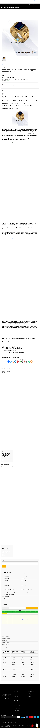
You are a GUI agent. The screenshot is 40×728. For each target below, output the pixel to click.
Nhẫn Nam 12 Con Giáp (6, 572)
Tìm (32, 608)
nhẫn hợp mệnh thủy (15, 652)
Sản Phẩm (9, 4)
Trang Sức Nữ (24, 4)
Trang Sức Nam (17, 705)
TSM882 (22, 671)
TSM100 (13, 657)
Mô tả (3, 93)
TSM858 (32, 669)
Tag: (2, 90)
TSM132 (32, 662)
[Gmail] (25, 361)
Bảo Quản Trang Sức (5, 632)
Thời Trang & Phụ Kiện (5, 642)
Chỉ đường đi (30, 698)
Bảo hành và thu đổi (18, 696)
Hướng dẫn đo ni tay (31, 689)
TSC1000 (23, 655)
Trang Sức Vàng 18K (18, 703)
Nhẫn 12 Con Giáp (16, 4)
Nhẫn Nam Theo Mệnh (6, 588)
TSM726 (32, 664)
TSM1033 (4, 676)
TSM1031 (23, 674)
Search (4, 566)
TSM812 (22, 667)
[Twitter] (11, 361)
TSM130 (13, 662)
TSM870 (13, 671)
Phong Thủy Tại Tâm (5, 640)
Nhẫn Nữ (8, 685)
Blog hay (29, 696)
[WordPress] (22, 361)
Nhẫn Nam (3, 685)
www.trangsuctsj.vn (12, 350)
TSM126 (4, 662)
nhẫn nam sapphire (23, 652)
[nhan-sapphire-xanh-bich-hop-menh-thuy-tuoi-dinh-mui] (19, 62)
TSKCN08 (4, 657)
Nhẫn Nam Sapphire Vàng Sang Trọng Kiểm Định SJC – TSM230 (6, 455)
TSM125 (32, 659)
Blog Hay (17, 7)
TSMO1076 (5, 679)
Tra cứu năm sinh (31, 694)
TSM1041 (14, 676)
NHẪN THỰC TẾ (31, 4)
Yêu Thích (6, 85)
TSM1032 (32, 674)
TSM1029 (4, 674)
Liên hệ (16, 691)
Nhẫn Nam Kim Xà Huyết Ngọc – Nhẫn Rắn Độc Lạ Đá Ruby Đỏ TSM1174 (6, 550)
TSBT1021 (14, 655)
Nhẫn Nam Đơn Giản (6, 598)
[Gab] (29, 361)
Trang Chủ (4, 4)
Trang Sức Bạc (17, 708)
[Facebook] (9, 361)
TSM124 (22, 659)
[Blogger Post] (27, 361)
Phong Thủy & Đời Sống (6, 638)
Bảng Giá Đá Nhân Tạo (18, 711)
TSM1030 (14, 674)
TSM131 (22, 662)
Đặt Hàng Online (10, 7)
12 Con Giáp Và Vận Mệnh (6, 629)
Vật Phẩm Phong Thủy (5, 644)
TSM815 (13, 669)
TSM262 (5, 90)
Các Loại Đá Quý (4, 634)
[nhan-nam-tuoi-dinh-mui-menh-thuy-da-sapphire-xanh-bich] (19, 58)
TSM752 (4, 667)
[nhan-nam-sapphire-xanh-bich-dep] (19, 66)
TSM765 (13, 667)
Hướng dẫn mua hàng (18, 693)
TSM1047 (23, 676)
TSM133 (4, 664)
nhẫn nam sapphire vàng (33, 652)
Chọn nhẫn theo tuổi (31, 693)
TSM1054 (32, 676)
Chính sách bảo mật (18, 698)
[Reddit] (13, 361)
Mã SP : (3, 74)
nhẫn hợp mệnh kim (6, 652)
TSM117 (22, 657)
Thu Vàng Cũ (3, 7)
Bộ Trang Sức (13, 685)
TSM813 (32, 667)
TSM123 (13, 659)
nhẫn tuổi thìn (5, 655)
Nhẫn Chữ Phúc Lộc (5, 596)
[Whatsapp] (20, 361)
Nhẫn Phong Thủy (19, 685)
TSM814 (4, 669)
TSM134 (13, 664)
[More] (31, 361)
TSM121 (32, 657)
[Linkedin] (15, 361)
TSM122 (4, 659)
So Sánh (8, 85)
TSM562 (22, 664)
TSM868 (4, 671)
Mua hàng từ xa (31, 691)
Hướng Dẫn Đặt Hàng (5, 636)
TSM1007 (32, 671)
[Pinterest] (18, 361)
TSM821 (22, 669)
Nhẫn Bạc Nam (4, 601)
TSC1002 (32, 655)
